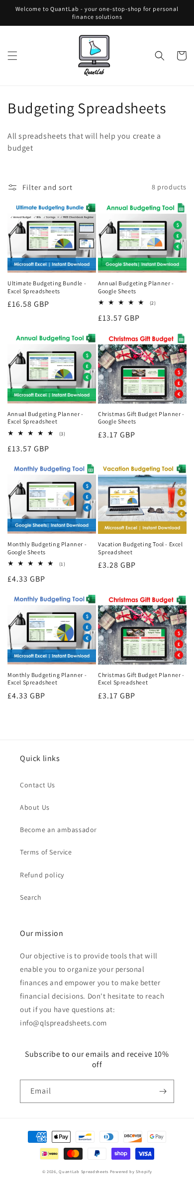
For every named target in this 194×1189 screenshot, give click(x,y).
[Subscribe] (163, 1091)
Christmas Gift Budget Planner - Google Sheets (141, 417)
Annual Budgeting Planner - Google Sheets (136, 287)
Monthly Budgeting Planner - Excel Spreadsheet (47, 678)
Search (31, 897)
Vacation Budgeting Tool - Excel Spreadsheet (140, 548)
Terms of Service (46, 852)
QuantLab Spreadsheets (83, 1171)
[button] (12, 56)
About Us (35, 807)
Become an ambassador (58, 829)
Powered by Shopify (131, 1171)
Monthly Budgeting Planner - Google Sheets (47, 548)
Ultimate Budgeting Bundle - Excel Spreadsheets (46, 287)
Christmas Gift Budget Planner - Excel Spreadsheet (141, 678)
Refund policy (42, 874)
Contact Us (37, 784)
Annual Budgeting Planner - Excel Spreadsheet (45, 417)
